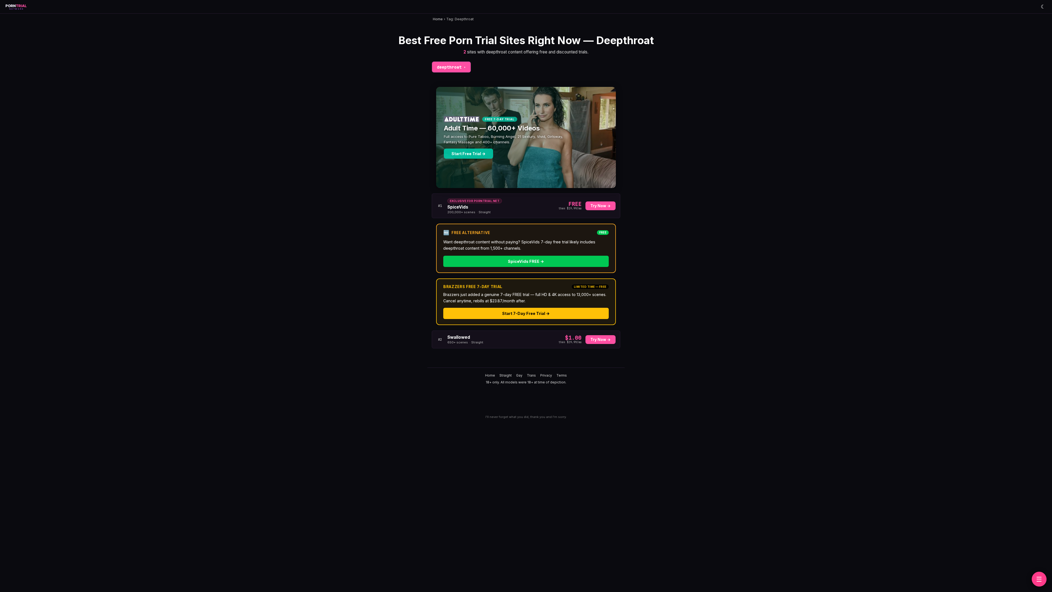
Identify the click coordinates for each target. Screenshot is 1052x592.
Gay (519, 375)
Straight (505, 375)
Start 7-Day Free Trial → (526, 313)
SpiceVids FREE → (526, 261)
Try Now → (600, 206)
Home (438, 19)
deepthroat (451, 67)
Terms (561, 375)
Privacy (546, 375)
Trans (531, 375)
